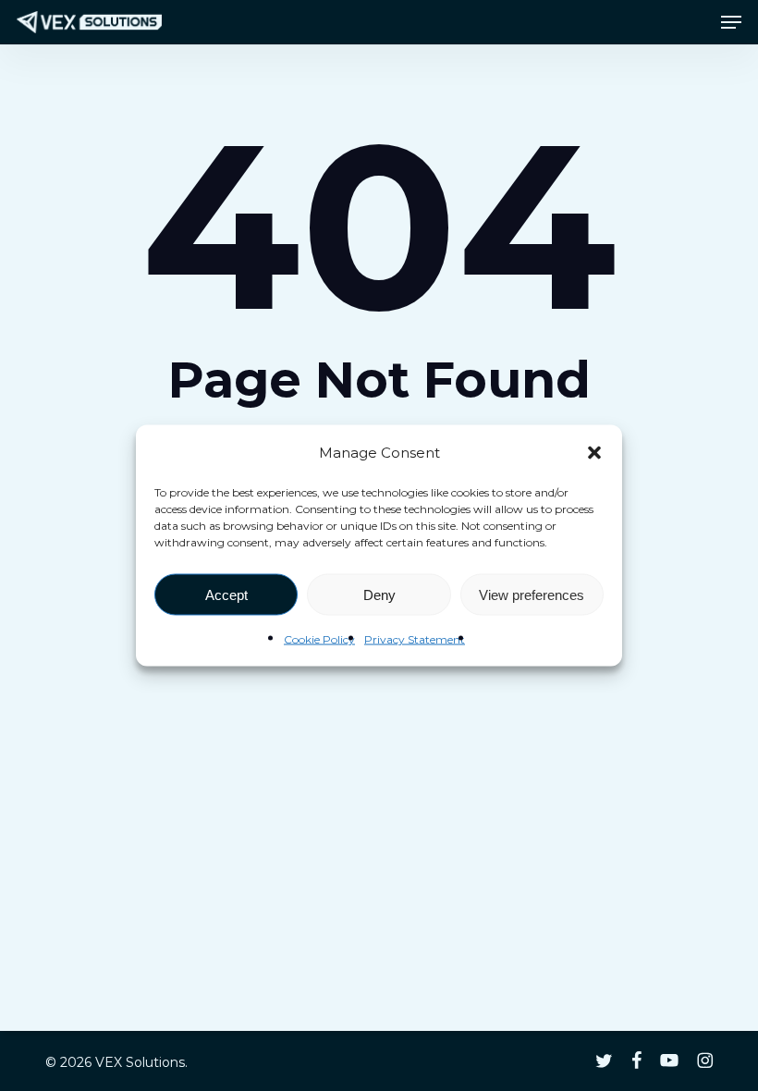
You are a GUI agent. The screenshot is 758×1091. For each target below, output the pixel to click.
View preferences (531, 594)
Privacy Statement (414, 639)
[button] (594, 452)
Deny (379, 594)
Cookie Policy (319, 639)
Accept (226, 594)
